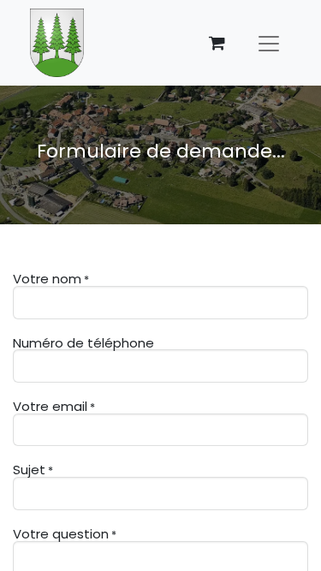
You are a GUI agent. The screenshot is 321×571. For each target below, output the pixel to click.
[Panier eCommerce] (216, 42)
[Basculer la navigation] (269, 43)
